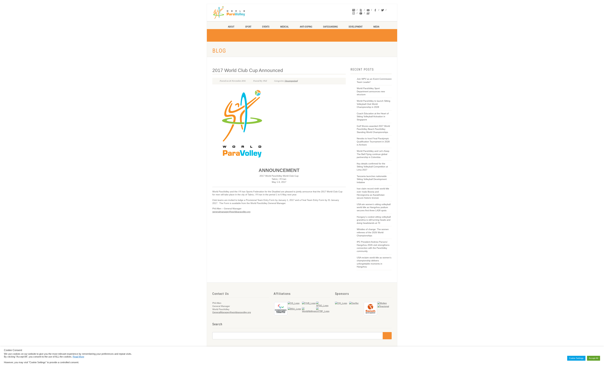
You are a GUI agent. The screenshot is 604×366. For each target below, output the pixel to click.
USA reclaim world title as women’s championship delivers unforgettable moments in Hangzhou (374, 262)
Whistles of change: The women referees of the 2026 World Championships (373, 232)
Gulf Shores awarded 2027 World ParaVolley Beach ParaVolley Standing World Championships (373, 129)
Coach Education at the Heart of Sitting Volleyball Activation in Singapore (373, 116)
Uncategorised (291, 81)
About (231, 26)
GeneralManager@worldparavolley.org (231, 312)
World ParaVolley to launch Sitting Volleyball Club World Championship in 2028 (373, 104)
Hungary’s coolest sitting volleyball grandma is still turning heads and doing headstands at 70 (374, 220)
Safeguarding (330, 26)
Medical (284, 26)
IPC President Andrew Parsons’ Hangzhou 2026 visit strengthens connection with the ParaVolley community (373, 246)
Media (376, 26)
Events (265, 26)
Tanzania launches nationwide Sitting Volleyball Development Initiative (372, 179)
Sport (248, 26)
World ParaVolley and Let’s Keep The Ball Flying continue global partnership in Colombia (373, 154)
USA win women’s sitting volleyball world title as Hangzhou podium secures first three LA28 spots (374, 207)
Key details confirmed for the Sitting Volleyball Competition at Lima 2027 (372, 166)
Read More (78, 356)
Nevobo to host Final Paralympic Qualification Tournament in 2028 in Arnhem (373, 141)
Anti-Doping (306, 26)
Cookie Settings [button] (576, 358)
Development (356, 26)
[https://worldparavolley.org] (233, 12)
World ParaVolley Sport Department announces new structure (371, 91)
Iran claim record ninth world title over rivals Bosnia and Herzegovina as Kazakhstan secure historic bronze (373, 193)
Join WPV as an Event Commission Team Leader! (374, 80)
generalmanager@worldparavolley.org (231, 211)
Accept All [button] (593, 358)
